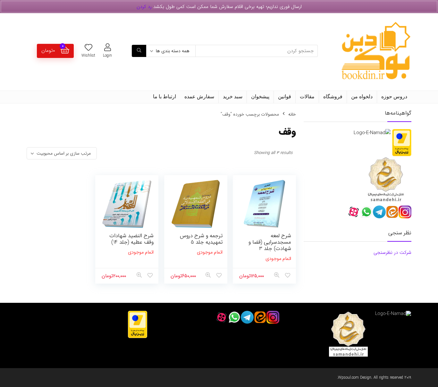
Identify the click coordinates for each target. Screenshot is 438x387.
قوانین (284, 96)
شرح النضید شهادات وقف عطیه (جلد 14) (131, 238)
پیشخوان (260, 96)
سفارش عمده (199, 96)
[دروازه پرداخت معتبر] (401, 133)
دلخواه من (362, 96)
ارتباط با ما (164, 96)
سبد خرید (232, 96)
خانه (292, 114)
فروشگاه (332, 96)
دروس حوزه (394, 96)
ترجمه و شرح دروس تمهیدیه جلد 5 (201, 238)
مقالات (307, 96)
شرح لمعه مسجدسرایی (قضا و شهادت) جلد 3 (269, 242)
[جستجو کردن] (139, 51)
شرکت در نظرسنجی (392, 252)
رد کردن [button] (144, 7)
